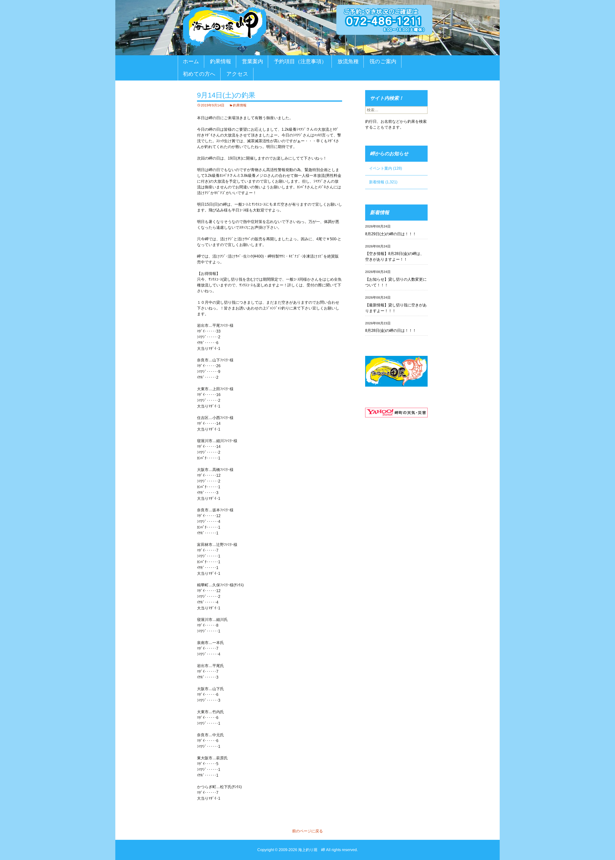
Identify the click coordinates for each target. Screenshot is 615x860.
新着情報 (376, 182)
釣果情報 (220, 61)
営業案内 (252, 61)
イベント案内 (380, 168)
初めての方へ (199, 74)
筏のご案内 (382, 61)
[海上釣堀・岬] (225, 26)
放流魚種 (348, 61)
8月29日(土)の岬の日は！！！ (390, 234)
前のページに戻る (307, 831)
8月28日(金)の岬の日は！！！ (390, 330)
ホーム (191, 61)
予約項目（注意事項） (300, 61)
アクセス (237, 74)
